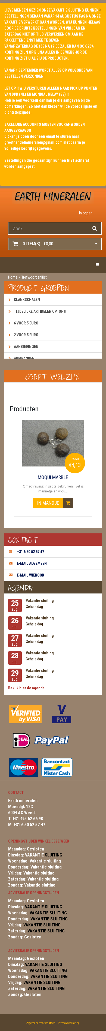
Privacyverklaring (69, 1023)
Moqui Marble (53, 477)
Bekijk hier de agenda (26, 688)
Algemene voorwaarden (40, 1023)
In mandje (48, 503)
